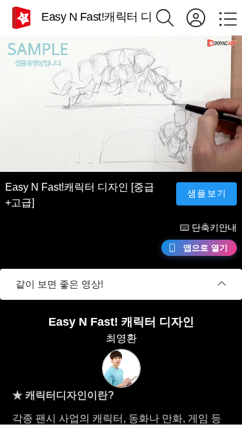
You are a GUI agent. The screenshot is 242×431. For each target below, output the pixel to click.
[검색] (171, 17)
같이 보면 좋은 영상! (59, 284)
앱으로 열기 (205, 248)
